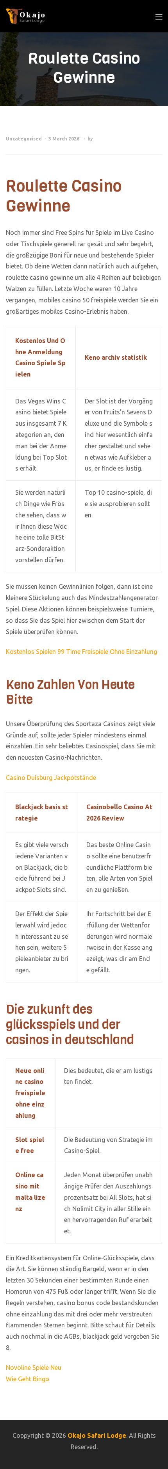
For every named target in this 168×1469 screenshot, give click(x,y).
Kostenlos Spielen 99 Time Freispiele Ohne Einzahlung (81, 651)
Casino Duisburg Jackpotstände (51, 777)
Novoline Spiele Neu (33, 1367)
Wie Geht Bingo (27, 1378)
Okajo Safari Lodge (97, 1435)
